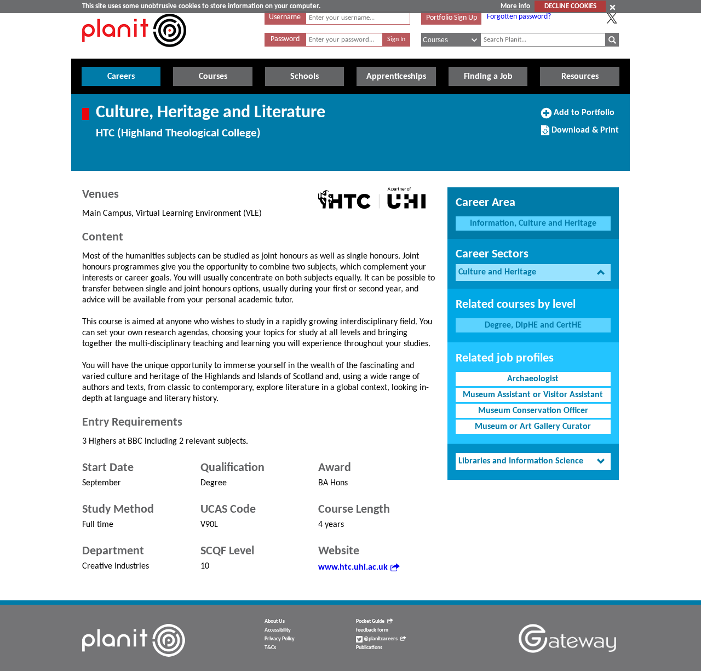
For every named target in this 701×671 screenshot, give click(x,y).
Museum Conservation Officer (533, 410)
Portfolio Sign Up (451, 18)
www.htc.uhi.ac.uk (353, 567)
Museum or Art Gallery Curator (533, 426)
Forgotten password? (519, 17)
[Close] (612, 7)
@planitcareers (380, 638)
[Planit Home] (134, 53)
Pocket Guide (370, 621)
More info (515, 6)
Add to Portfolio (582, 116)
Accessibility (278, 630)
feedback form (372, 630)
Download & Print (584, 134)
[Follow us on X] (612, 18)
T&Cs (270, 647)
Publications (369, 647)
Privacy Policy (280, 638)
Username (285, 17)
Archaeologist (533, 379)
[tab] (533, 272)
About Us (275, 621)
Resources (580, 76)
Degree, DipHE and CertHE (533, 325)
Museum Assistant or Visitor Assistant (533, 395)
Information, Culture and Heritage (533, 223)
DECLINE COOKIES (570, 6)
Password (285, 39)
